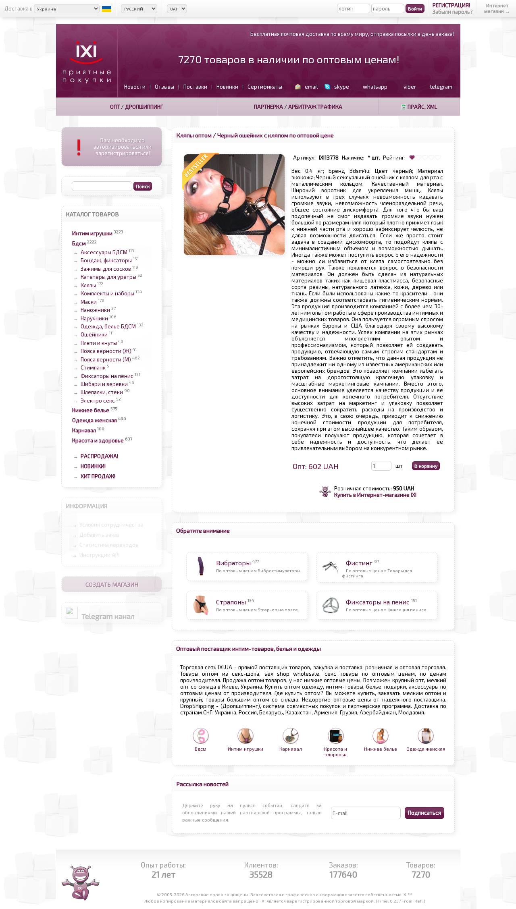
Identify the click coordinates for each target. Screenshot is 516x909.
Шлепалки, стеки (102, 392)
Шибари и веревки (104, 384)
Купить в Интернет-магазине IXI (375, 495)
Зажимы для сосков (106, 269)
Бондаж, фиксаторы (106, 260)
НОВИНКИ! (93, 466)
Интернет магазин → (497, 8)
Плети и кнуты (99, 343)
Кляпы (88, 285)
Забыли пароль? (453, 11)
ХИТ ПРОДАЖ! (98, 476)
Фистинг (359, 563)
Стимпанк (93, 368)
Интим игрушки (92, 233)
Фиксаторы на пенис (107, 376)
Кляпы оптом (194, 135)
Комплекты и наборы (107, 294)
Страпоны (231, 602)
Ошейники (94, 335)
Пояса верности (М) (106, 359)
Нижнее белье (90, 410)
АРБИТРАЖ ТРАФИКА (315, 107)
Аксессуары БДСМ (104, 252)
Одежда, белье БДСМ (108, 326)
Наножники (95, 310)
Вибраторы (233, 563)
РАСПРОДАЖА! (99, 456)
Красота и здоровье (98, 440)
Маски (89, 302)
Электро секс (98, 400)
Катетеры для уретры (108, 277)
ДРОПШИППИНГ (144, 107)
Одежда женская (94, 420)
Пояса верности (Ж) (106, 351)
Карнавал (84, 430)
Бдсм (79, 243)
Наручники (94, 318)
